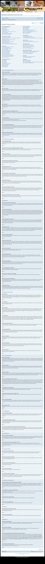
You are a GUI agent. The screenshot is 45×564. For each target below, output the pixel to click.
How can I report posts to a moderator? (7, 54)
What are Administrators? (26, 27)
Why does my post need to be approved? (7, 56)
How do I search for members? (27, 47)
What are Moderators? (26, 28)
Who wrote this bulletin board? (27, 60)
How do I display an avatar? (5, 42)
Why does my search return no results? (28, 45)
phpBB (12, 169)
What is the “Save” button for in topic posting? (8, 55)
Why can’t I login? (4, 30)
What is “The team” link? (26, 33)
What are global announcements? (6, 63)
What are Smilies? (4, 61)
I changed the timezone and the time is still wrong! (8, 39)
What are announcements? (5, 64)
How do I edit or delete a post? (6, 47)
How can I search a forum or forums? (28, 44)
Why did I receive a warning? (6, 53)
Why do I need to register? (5, 27)
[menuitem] (7, 18)
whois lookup (23, 535)
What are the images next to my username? (8, 41)
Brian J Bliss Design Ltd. (25, 557)
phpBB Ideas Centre (5, 529)
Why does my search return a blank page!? (28, 46)
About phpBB (25, 523)
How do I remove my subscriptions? (28, 53)
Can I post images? (4, 62)
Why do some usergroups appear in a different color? (30, 31)
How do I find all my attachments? (27, 57)
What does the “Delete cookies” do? (6, 34)
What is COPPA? (4, 28)
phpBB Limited (27, 522)
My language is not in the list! (6, 40)
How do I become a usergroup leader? (28, 30)
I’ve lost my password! (5, 32)
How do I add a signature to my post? (7, 48)
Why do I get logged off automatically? (7, 33)
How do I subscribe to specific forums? (28, 52)
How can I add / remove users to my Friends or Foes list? (30, 41)
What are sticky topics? (5, 65)
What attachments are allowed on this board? (29, 56)
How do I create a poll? (5, 49)
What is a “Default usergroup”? (27, 32)
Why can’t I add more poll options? (6, 50)
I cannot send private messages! (27, 36)
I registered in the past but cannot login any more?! (8, 31)
